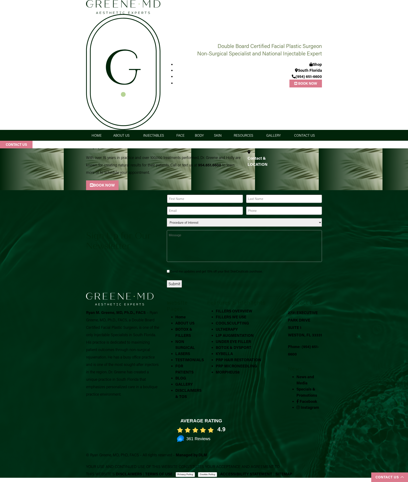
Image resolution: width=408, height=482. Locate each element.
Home (180, 316)
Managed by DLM (191, 454)
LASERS (182, 353)
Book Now (307, 83)
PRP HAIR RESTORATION (238, 359)
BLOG (180, 378)
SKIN (218, 135)
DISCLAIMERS (129, 473)
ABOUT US (121, 135)
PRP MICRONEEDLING (236, 365)
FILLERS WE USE (231, 316)
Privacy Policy (185, 474)
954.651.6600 (209, 164)
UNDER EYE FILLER (233, 341)
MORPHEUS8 (228, 372)
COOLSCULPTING (232, 323)
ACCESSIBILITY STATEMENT (246, 473)
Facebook (308, 401)
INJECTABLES (153, 135)
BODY (199, 135)
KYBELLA (224, 353)
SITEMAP (283, 473)
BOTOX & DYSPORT (233, 347)
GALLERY (273, 135)
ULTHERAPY (227, 329)
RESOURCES (243, 135)
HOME (97, 135)
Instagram (309, 407)
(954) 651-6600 (309, 76)
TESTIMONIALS (189, 359)
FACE (180, 135)
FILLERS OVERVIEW (234, 310)
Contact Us (16, 144)
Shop (317, 64)
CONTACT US (304, 135)
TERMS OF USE (159, 473)
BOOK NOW (104, 185)
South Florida (310, 70)
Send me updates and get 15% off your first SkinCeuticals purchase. (217, 271)
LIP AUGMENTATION (235, 335)
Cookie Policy (207, 474)
